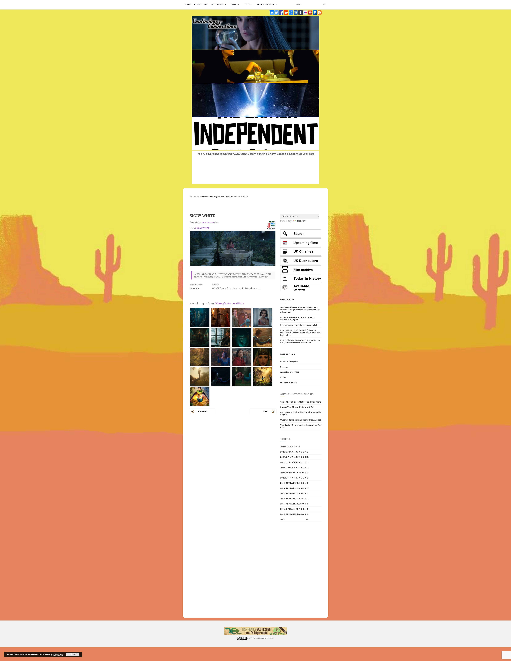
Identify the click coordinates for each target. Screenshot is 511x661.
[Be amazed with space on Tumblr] (300, 12)
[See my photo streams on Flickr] (305, 12)
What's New (287, 300)
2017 (282, 493)
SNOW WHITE (202, 228)
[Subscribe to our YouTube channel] (310, 12)
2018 (282, 488)
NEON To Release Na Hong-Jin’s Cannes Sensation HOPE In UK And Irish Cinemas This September (300, 332)
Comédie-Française (289, 362)
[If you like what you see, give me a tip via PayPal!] (315, 12)
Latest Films (287, 354)
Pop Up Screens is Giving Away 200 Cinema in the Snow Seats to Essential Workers (255, 153)
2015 (282, 504)
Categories (217, 5)
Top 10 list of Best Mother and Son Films (300, 402)
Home (188, 5)
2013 (282, 514)
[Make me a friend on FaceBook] (281, 12)
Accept (72, 654)
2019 (282, 483)
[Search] (324, 5)
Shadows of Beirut (288, 383)
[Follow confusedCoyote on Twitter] (276, 12)
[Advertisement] (233, 294)
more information (57, 654)
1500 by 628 (208, 222)
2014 (282, 509)
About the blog (266, 5)
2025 (282, 452)
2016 (282, 498)
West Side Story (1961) (289, 372)
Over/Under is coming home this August (300, 420)
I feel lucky (200, 5)
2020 (282, 478)
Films (247, 5)
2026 (282, 446)
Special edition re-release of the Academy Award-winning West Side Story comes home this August (300, 309)
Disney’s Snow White (221, 196)
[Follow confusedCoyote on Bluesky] (272, 12)
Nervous (284, 367)
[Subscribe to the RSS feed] (320, 12)
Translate (302, 221)
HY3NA (283, 377)
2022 (282, 467)
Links (233, 5)
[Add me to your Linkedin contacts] (296, 12)
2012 (282, 519)
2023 (282, 462)
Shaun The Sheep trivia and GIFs (296, 407)
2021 (282, 472)
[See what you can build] (291, 12)
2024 (282, 457)
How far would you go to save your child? (298, 325)
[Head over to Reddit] (286, 12)
